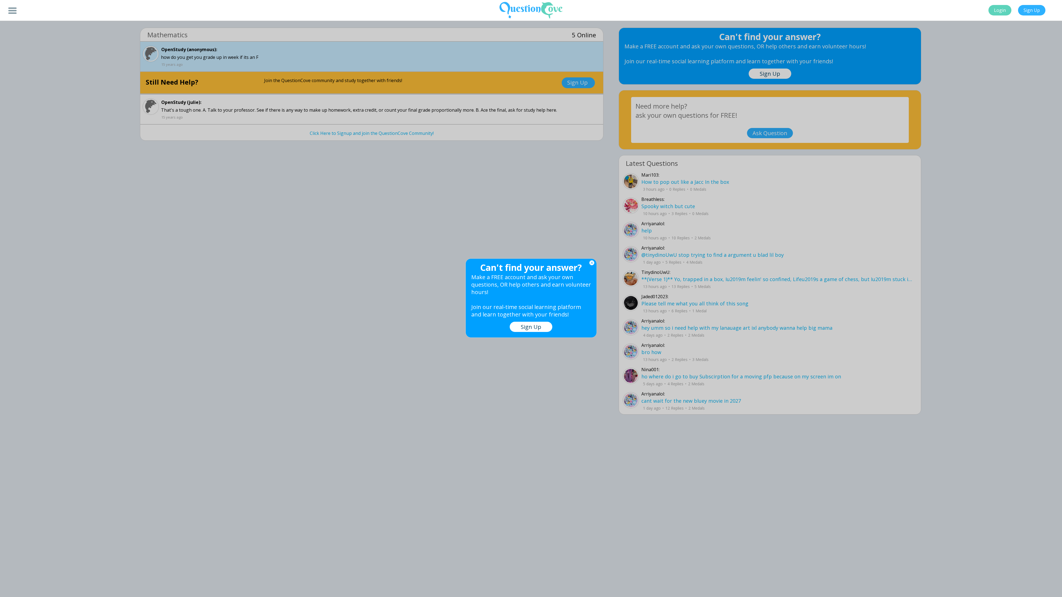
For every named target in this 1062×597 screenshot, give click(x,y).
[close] (592, 263)
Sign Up (1032, 10)
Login (1000, 10)
